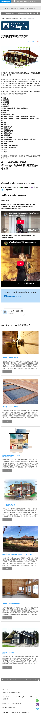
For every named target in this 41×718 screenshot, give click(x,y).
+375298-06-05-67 (8, 187)
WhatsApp (21, 8)
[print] (33, 41)
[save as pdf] (38, 41)
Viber (26, 8)
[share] (28, 41)
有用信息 (8, 19)
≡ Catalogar (5, 2)
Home (3, 19)
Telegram (31, 8)
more (7, 372)
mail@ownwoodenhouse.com (12, 703)
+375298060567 (11, 8)
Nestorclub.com (25, 712)
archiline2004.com (8, 707)
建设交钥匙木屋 (16, 19)
